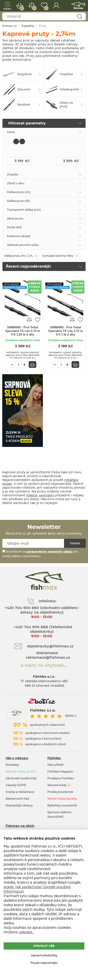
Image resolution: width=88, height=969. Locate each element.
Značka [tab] (12, 174)
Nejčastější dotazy (19, 805)
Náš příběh (55, 765)
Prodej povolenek (60, 792)
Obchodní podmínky (21, 778)
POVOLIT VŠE (44, 946)
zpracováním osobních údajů (49, 551)
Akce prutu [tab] (15, 218)
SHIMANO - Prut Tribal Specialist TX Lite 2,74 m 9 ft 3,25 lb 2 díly (22, 331)
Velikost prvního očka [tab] (23, 245)
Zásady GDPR (16, 785)
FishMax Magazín (60, 771)
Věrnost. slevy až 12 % (21, 771)
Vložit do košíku (32, 364)
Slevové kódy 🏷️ (59, 785)
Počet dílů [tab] (14, 227)
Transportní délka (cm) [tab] (24, 209)
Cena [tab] (11, 132)
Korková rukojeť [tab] (18, 236)
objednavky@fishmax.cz (50, 646)
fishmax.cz (78, 5)
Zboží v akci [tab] (15, 183)
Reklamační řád (17, 798)
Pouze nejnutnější (44, 963)
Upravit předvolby (44, 955)
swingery (46, 495)
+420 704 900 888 (30, 627)
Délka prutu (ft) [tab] (18, 201)
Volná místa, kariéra (62, 798)
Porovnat (34, 8)
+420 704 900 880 (22, 608)
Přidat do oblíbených (37, 319)
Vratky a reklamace (20, 792)
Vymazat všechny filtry (57, 256)
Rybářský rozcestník (62, 805)
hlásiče (31, 495)
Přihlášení (56, 5)
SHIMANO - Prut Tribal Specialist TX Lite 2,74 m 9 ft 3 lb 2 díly (65, 331)
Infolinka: (47, 601)
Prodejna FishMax (60, 778)
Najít (79, 16)
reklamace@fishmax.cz (48, 657)
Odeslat (75, 543)
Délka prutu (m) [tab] (18, 192)
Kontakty (12, 765)
